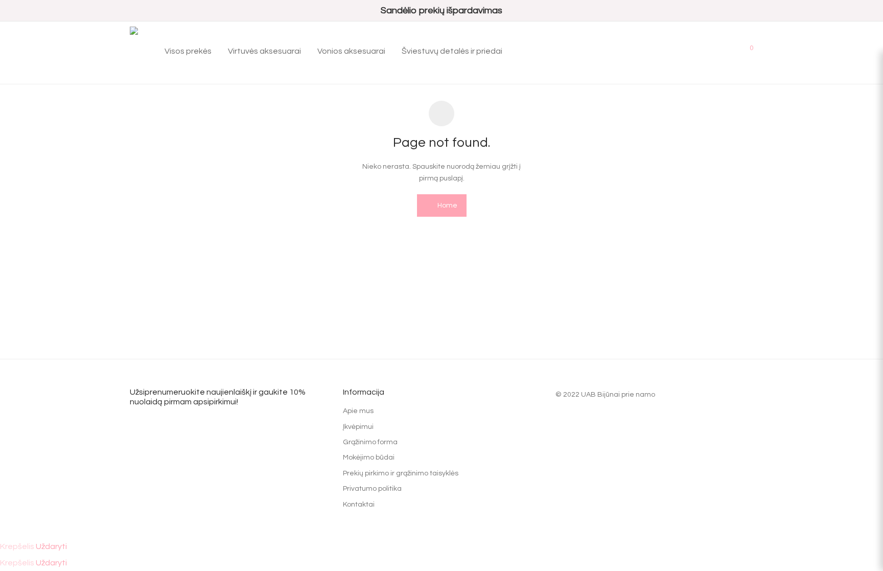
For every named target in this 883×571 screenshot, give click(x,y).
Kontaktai (359, 504)
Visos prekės (188, 51)
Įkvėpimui (358, 426)
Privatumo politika (372, 488)
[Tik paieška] (700, 51)
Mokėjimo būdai (368, 457)
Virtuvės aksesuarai (264, 51)
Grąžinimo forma (370, 442)
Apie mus (358, 411)
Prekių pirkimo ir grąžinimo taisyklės (400, 473)
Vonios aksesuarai (351, 51)
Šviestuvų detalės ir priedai (452, 51)
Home (446, 205)
